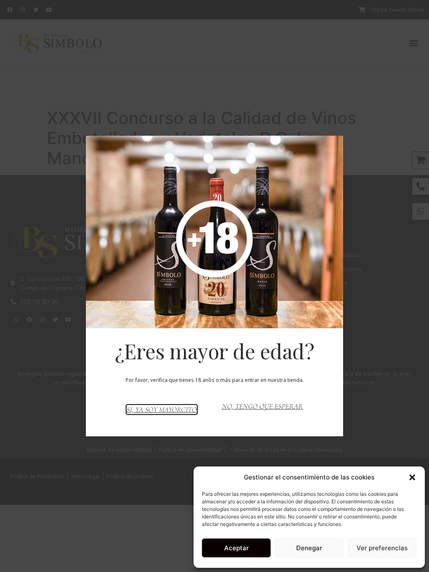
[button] (412, 477)
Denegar (309, 548)
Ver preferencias (382, 548)
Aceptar (236, 548)
